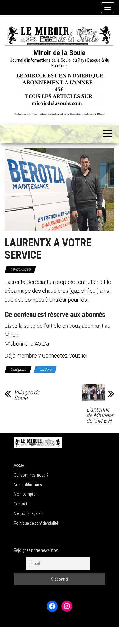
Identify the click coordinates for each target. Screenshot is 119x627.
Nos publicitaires (28, 484)
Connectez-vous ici (64, 355)
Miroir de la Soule (59, 52)
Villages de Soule (27, 395)
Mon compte (24, 494)
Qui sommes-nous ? (31, 475)
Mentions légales (28, 513)
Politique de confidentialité (36, 523)
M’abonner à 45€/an (28, 343)
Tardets (45, 369)
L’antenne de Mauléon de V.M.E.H (100, 415)
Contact (20, 503)
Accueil (20, 465)
